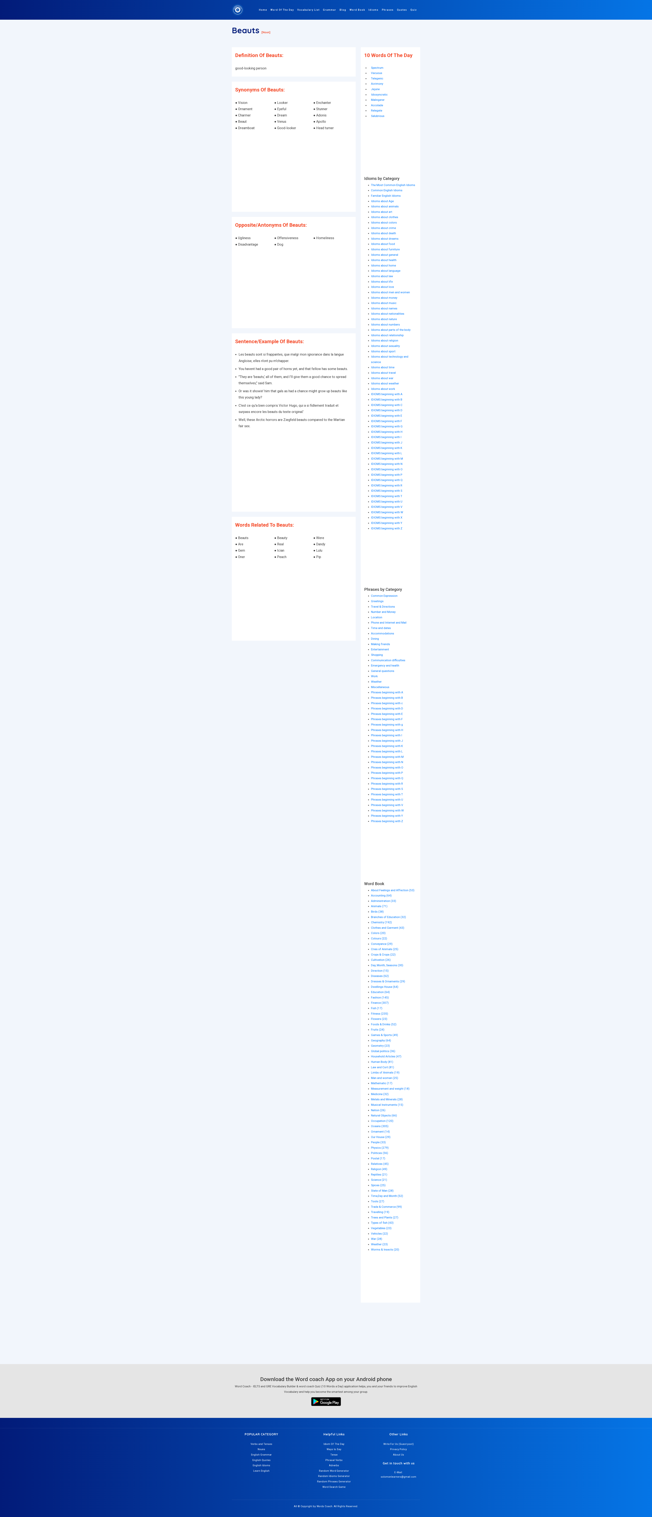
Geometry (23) (380, 1045)
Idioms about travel (383, 372)
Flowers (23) (379, 1019)
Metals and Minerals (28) (387, 1099)
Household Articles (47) (386, 1056)
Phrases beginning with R (387, 783)
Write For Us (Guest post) (398, 1444)
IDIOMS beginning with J (386, 442)
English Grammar (261, 1454)
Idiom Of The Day (334, 1444)
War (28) (376, 1239)
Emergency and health (385, 665)
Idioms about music (383, 303)
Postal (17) (378, 1158)
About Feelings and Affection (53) (392, 890)
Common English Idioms (386, 190)
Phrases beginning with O (387, 767)
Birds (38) (377, 911)
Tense (334, 1454)
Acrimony (377, 83)
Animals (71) (379, 906)
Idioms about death (383, 233)
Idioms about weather (385, 383)
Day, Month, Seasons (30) (387, 965)
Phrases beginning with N (387, 762)
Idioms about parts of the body (391, 329)
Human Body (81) (382, 1061)
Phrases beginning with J (387, 740)
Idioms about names (384, 308)
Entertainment (380, 649)
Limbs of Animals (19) (385, 1072)
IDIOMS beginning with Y (386, 523)
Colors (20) (378, 933)
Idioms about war (382, 378)
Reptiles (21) (379, 1174)
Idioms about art (381, 212)
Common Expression (384, 595)
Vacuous (376, 73)
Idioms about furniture (385, 249)
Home (263, 9)
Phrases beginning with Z (387, 821)
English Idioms (261, 1465)
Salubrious (377, 116)
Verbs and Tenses (261, 1444)
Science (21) (379, 1179)
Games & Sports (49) (384, 1035)
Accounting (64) (381, 895)
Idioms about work (383, 389)
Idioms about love (382, 287)
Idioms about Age (382, 201)
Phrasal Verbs (333, 1460)
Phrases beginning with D (387, 708)
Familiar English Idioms (386, 195)
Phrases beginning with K (387, 746)
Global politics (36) (383, 1051)
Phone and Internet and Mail (388, 622)
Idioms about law (382, 276)
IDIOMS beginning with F (386, 421)
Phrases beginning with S (387, 789)
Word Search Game (334, 1487)
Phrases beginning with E (387, 714)
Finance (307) (380, 1002)
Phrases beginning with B (387, 697)
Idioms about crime (383, 228)
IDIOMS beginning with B (386, 399)
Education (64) (380, 992)
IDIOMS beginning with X (386, 517)
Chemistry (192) (381, 922)
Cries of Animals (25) (384, 949)
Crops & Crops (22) (383, 954)
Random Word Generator (334, 1470)
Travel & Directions (383, 606)
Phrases (388, 9)
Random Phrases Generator (334, 1481)
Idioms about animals (385, 206)
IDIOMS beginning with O (387, 469)
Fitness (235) (379, 1013)
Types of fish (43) (382, 1222)
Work (374, 676)
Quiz (413, 9)
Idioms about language (385, 270)
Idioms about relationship (387, 335)
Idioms (373, 9)
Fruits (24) (377, 1029)
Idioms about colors (384, 222)
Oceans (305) (379, 1126)
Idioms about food (383, 244)
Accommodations (382, 633)
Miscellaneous (380, 687)
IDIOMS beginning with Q (387, 480)
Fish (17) (376, 1008)
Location (376, 617)
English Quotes (261, 1460)
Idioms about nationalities (387, 313)
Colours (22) (379, 938)
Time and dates (381, 628)
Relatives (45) (380, 1164)
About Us (398, 1454)
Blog (343, 9)
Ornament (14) (380, 1131)
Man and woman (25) (384, 1078)
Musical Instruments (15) (387, 1104)
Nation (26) (378, 1110)
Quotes (402, 9)
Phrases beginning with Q (387, 778)
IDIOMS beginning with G (387, 426)
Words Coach (324, 1506)
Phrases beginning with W (387, 810)
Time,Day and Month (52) (387, 1196)
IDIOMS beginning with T (386, 496)
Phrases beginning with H (387, 730)
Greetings (377, 601)
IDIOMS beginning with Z (386, 528)
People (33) (378, 1142)
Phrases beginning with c (387, 703)
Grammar (329, 9)
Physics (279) (380, 1147)
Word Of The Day (282, 9)
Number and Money (383, 612)
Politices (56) (379, 1153)
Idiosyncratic (379, 94)
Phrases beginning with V (387, 805)
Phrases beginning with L (387, 751)
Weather (376, 681)
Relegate (376, 110)
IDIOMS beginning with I (386, 437)
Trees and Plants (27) (384, 1217)
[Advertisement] (293, 171)
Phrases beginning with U (387, 799)
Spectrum (377, 67)
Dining (375, 638)
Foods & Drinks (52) (383, 1024)
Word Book (357, 9)
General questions (382, 671)
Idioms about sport (383, 351)
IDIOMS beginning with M (387, 458)
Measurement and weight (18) (390, 1088)
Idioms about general (384, 254)
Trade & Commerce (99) (386, 1206)
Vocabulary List (308, 9)
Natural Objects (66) (384, 1115)
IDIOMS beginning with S (386, 490)
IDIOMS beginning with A (386, 394)
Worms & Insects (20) (385, 1249)
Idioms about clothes (384, 217)
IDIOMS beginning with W (387, 512)
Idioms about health (383, 260)
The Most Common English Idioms (393, 185)
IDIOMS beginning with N (386, 464)
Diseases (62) (380, 976)
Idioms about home (383, 265)
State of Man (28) (382, 1190)
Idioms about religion (384, 340)
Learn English (261, 1470)
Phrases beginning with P (387, 772)
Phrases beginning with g (387, 724)
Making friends (380, 644)
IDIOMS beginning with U (386, 501)
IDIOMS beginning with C (386, 405)
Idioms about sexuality (385, 346)
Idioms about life (382, 281)
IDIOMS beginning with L (386, 453)
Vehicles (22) (379, 1233)
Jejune (375, 89)
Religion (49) (379, 1169)
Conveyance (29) (382, 944)
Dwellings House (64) (384, 986)
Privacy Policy (398, 1449)
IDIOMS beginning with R (386, 485)
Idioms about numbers (385, 324)
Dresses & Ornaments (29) (388, 981)
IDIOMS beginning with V (386, 506)
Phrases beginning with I (386, 735)
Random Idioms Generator (334, 1476)
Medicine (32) (380, 1094)
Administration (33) (383, 901)
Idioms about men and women (390, 292)
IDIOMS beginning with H (386, 431)
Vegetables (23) (381, 1228)
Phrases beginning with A (387, 692)
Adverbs (334, 1465)
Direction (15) (380, 970)
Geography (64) (381, 1040)
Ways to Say (334, 1449)
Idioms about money (384, 297)
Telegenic (377, 78)
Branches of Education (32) (388, 917)
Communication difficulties (388, 660)
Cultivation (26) (381, 959)
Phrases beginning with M (387, 756)
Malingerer (378, 99)
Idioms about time (382, 367)
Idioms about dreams (385, 238)
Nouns (261, 1449)
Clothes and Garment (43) (387, 927)
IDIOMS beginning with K (386, 448)
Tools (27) (377, 1201)
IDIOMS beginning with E (386, 415)
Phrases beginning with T (387, 794)
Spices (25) (378, 1185)
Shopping (377, 654)
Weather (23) (379, 1244)
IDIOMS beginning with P (386, 474)
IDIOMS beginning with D (386, 410)
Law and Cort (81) (382, 1067)
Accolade (377, 105)
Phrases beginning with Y (387, 815)
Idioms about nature (384, 319)
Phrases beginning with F (387, 719)
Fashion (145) (380, 997)
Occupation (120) (382, 1121)
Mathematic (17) (381, 1083)
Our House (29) (381, 1137)
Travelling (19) (380, 1212)
